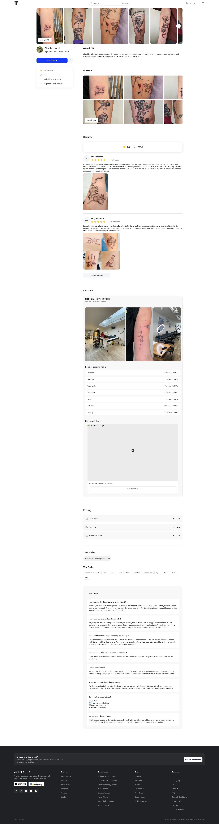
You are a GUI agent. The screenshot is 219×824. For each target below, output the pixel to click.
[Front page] (16, 3)
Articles (64, 793)
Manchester (139, 793)
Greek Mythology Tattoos (107, 785)
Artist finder (65, 785)
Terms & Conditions (179, 797)
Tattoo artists (66, 776)
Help (174, 785)
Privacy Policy (177, 801)
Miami (137, 785)
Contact (175, 789)
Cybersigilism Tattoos (106, 801)
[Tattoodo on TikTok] (21, 791)
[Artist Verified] (59, 48)
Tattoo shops (66, 780)
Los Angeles (139, 789)
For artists (191, 3)
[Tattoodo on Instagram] (16, 791)
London (138, 776)
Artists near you (141, 801)
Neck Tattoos (103, 789)
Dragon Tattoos (104, 793)
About (174, 776)
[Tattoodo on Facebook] (36, 791)
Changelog (176, 780)
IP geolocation (200, 819)
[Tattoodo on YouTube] (31, 791)
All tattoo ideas (104, 805)
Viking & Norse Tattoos (106, 776)
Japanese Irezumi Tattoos (107, 780)
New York (138, 780)
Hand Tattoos (103, 797)
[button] (103, 87)
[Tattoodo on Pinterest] (26, 791)
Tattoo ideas (65, 789)
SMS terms (176, 805)
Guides (63, 797)
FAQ (173, 793)
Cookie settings (178, 809)
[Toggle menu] (203, 3)
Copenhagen (140, 797)
